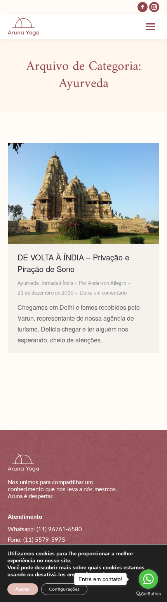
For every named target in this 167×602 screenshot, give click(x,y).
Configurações (64, 589)
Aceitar (22, 589)
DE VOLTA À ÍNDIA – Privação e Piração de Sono (73, 262)
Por (102, 283)
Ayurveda (27, 283)
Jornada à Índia (57, 283)
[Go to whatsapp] (148, 579)
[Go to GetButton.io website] (148, 594)
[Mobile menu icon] (152, 26)
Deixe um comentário (103, 293)
